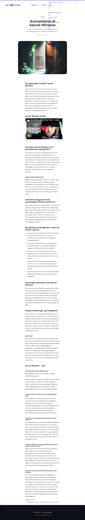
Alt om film (36, 512)
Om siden (44, 5)
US (45, 235)
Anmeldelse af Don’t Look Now (49, 502)
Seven (29, 271)
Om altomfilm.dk (47, 512)
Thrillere (42, 16)
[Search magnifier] (50, 5)
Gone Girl (30, 243)
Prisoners (30, 261)
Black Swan (30, 251)
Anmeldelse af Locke (32, 502)
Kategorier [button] (34, 5)
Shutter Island (31, 233)
